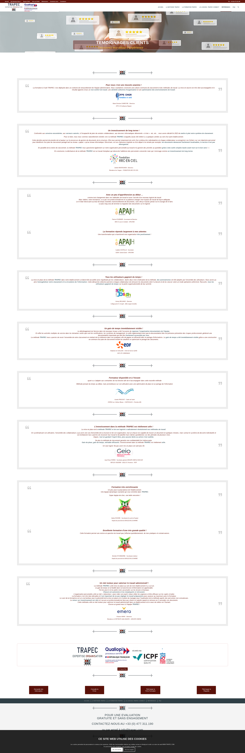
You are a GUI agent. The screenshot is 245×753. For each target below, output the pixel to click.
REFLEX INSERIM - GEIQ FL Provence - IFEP (124, 462)
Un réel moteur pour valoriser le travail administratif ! (124, 583)
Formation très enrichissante (124, 487)
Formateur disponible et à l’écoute (124, 378)
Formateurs (63, 1)
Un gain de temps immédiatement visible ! (123, 328)
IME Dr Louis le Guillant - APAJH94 (124, 222)
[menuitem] (7, 1)
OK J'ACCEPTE (116, 749)
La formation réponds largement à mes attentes (124, 232)
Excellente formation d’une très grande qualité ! (125, 530)
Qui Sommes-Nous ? (16, 1)
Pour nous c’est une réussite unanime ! (124, 85)
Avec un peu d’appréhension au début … (124, 195)
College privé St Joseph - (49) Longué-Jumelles (124, 304)
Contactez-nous (54, 1)
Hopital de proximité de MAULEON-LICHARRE (125, 520)
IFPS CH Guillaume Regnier (123, 106)
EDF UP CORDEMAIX (123, 353)
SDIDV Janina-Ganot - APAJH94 (125, 252)
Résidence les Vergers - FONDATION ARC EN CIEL (123, 170)
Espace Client (26, 1)
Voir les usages (129, 749)
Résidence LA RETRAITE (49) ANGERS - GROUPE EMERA (124, 619)
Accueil (7, 1)
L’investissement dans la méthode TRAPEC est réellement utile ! (123, 427)
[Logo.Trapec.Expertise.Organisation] (21, 7)
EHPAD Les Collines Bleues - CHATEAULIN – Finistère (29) (124, 402)
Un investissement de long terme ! (123, 130)
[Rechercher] (238, 7)
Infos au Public (36, 1)
